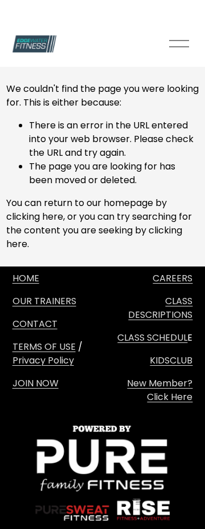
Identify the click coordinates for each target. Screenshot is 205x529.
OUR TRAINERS (44, 301)
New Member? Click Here (159, 390)
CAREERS (172, 278)
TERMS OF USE (44, 346)
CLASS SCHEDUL (152, 337)
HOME (26, 278)
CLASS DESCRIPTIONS (160, 307)
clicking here (34, 216)
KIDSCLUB (171, 360)
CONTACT (35, 323)
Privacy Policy (43, 360)
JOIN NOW (36, 383)
